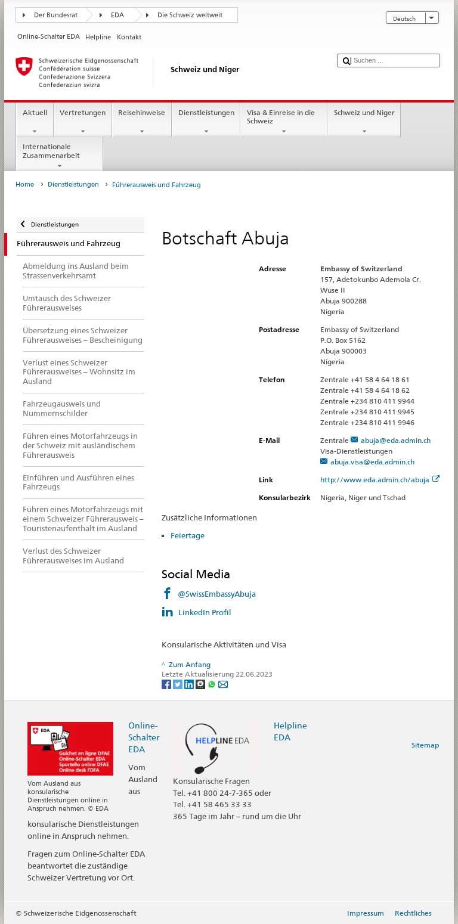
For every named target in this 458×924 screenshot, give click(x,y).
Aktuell (35, 112)
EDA (117, 15)
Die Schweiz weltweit (189, 15)
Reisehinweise (141, 112)
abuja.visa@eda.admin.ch (372, 462)
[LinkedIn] (190, 683)
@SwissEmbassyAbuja (217, 594)
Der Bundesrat (56, 15)
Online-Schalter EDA (143, 737)
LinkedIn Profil (205, 612)
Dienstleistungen (206, 112)
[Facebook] (167, 683)
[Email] (223, 683)
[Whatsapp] (212, 683)
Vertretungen (83, 112)
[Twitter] (178, 683)
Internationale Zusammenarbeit (51, 150)
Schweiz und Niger (364, 112)
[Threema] (201, 683)
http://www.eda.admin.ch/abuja (374, 479)
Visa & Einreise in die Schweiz (281, 116)
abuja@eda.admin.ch (396, 440)
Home (25, 184)
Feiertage (188, 535)
